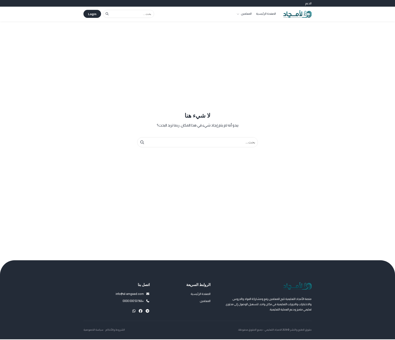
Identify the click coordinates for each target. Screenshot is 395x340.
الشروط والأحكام (115, 329)
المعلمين (246, 13)
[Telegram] (147, 311)
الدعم (308, 3)
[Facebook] (140, 311)
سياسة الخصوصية (93, 329)
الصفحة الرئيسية (266, 13)
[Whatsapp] (134, 311)
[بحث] (107, 14)
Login (92, 14)
